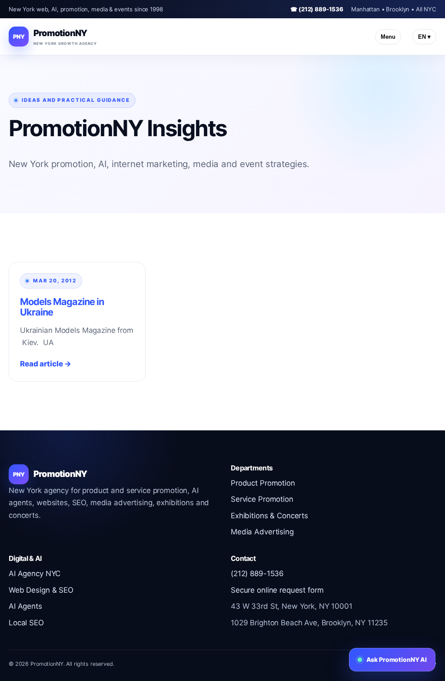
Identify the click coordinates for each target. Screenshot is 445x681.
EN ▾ (424, 37)
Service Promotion (262, 499)
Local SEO (26, 622)
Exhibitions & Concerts (269, 515)
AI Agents (25, 606)
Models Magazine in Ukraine (62, 307)
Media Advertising (262, 531)
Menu (388, 37)
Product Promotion (263, 483)
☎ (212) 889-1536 (316, 9)
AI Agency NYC (34, 573)
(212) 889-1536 (257, 573)
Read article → (45, 363)
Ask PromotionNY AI (396, 659)
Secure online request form (277, 590)
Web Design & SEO (41, 590)
